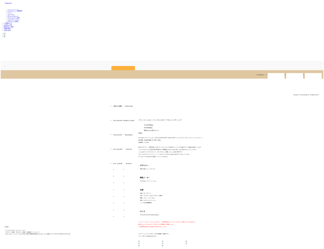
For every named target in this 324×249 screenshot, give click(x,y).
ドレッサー (10, 14)
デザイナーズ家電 (12, 21)
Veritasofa (276, 76)
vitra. (120, 172)
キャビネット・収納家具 (14, 10)
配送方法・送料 (9, 26)
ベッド (9, 12)
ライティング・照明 (13, 18)
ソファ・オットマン (117, 120)
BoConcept (120, 219)
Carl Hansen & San (120, 212)
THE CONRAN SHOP (130, 219)
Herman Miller (120, 192)
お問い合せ (7, 30)
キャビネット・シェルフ (128, 120)
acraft (313, 76)
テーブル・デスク (129, 106)
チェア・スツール (118, 134)
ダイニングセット (12, 16)
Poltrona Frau (130, 212)
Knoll (130, 205)
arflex (120, 185)
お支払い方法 (8, 25)
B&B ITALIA (120, 205)
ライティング (129, 149)
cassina (120, 199)
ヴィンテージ (129, 163)
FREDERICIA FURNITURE (130, 185)
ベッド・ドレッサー (117, 149)
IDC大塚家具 (130, 199)
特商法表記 (7, 28)
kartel (130, 172)
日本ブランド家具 (118, 106)
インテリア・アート (13, 19)
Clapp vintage (294, 76)
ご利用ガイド (8, 23)
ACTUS (130, 178)
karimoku (130, 192)
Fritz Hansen (120, 178)
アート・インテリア (117, 163)
